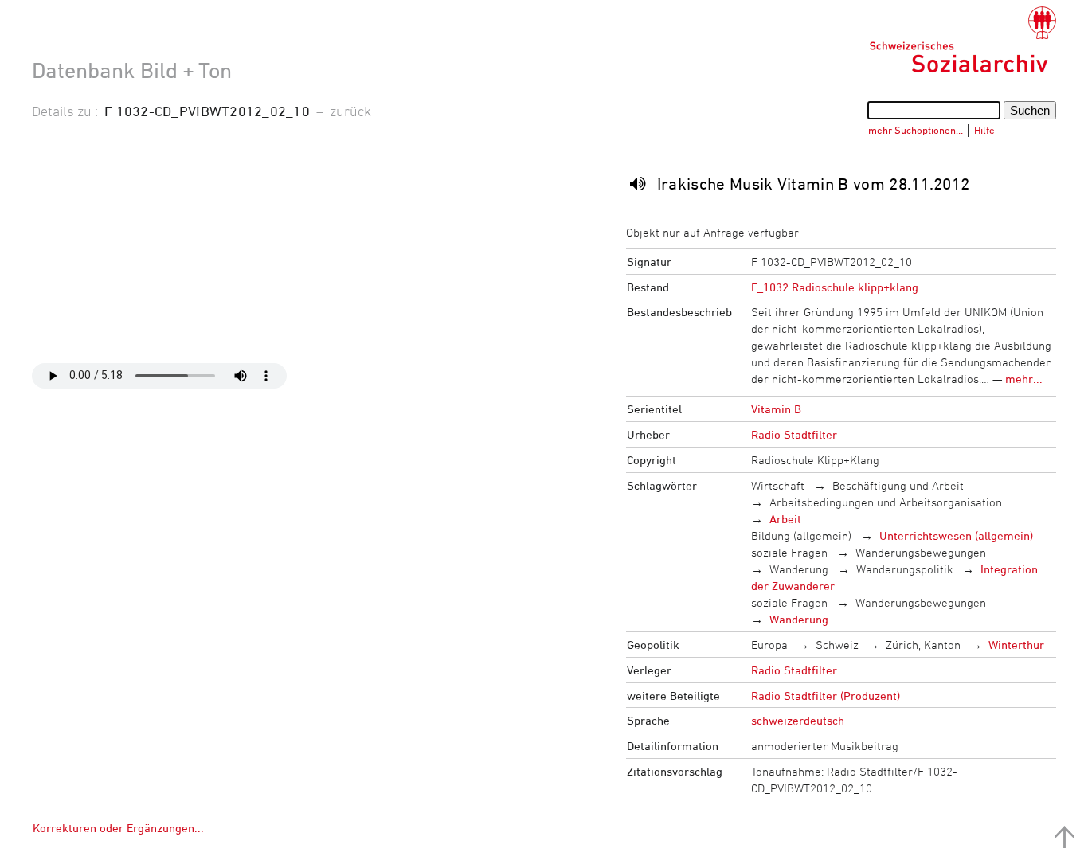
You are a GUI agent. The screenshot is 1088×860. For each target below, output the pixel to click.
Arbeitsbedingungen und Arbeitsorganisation (885, 502)
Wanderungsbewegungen (920, 552)
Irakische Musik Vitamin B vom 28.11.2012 (813, 183)
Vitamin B (776, 409)
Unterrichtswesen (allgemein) (956, 535)
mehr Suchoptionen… (915, 129)
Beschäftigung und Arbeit (898, 485)
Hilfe (984, 129)
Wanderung (798, 569)
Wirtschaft (777, 485)
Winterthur (1016, 644)
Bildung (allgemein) (801, 535)
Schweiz (837, 644)
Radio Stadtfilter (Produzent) (825, 695)
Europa (769, 644)
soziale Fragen (789, 552)
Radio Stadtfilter (794, 434)
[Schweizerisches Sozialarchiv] (962, 39)
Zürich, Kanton (923, 644)
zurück (350, 111)
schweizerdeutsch (797, 720)
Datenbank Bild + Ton (132, 70)
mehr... (1024, 378)
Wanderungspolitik (904, 569)
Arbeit (785, 519)
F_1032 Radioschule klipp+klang (834, 287)
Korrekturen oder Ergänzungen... (118, 828)
